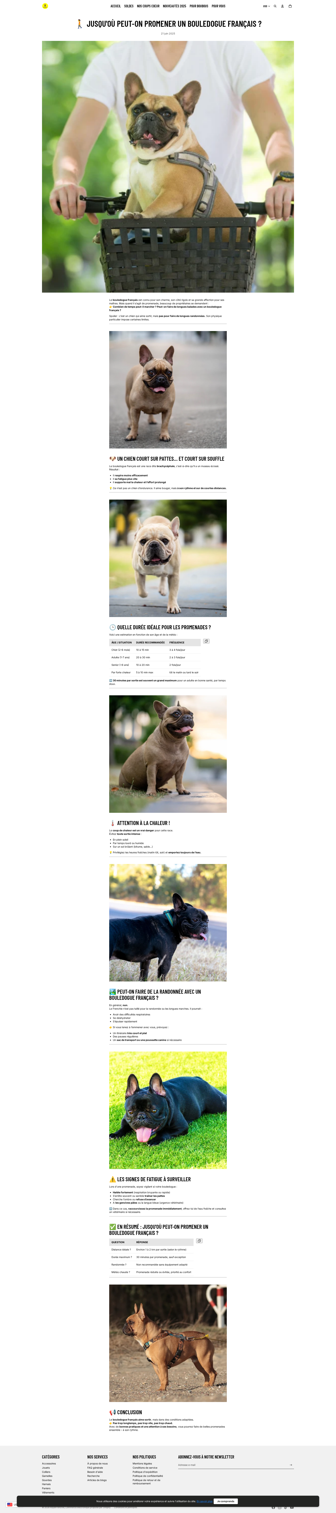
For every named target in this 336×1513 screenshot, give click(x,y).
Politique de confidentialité (148, 1475)
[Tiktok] (286, 1507)
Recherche (93, 1475)
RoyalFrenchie (57, 1507)
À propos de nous (97, 1463)
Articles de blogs (97, 1480)
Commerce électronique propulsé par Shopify (88, 1507)
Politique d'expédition (145, 1471)
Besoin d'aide (95, 1471)
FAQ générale (95, 1467)
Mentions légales (142, 1463)
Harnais (46, 1484)
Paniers (46, 1488)
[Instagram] (280, 1507)
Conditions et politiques (125, 1507)
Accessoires (49, 1463)
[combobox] (14, 1504)
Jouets (46, 1467)
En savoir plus (204, 1501)
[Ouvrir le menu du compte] (282, 6)
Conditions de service (145, 1467)
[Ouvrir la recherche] (275, 6)
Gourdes (47, 1480)
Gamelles (47, 1475)
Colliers (46, 1471)
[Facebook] (273, 1507)
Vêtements (48, 1492)
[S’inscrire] (291, 1465)
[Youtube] (292, 1507)
